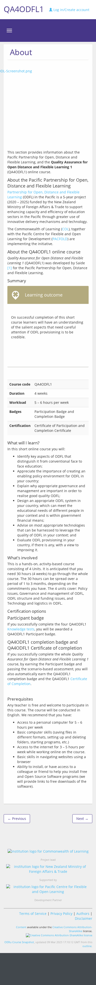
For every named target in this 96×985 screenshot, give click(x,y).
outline (87, 946)
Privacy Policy (61, 913)
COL (65, 229)
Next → (82, 818)
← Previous (17, 818)
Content (21, 927)
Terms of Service (33, 913)
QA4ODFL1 (24, 9)
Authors (82, 913)
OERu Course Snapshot (19, 942)
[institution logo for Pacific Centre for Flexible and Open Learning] (48, 889)
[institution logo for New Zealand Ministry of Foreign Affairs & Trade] (48, 869)
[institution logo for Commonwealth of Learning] (48, 851)
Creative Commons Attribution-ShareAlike (72, 929)
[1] (9, 268)
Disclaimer (83, 918)
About (21, 52)
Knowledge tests (20, 629)
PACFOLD (59, 238)
